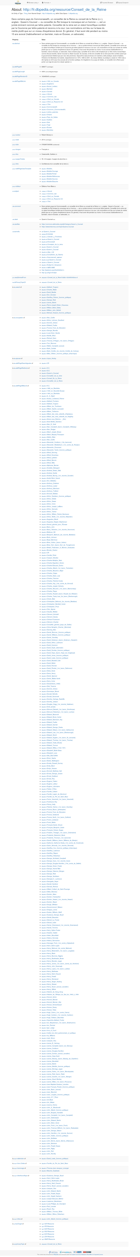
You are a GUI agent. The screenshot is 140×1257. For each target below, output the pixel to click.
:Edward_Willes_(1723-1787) (53, 748)
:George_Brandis (50, 330)
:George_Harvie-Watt (51, 869)
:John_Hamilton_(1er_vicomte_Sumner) (57, 1133)
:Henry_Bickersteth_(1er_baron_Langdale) (58, 951)
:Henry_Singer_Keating (52, 982)
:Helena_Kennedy (50, 938)
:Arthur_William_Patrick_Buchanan (55, 514)
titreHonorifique (20, 1176)
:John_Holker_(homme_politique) (55, 1136)
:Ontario (47, 115)
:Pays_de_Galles (50, 117)
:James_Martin (49, 302)
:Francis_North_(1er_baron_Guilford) (56, 817)
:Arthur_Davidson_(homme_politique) (56, 496)
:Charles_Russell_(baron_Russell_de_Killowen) (59, 594)
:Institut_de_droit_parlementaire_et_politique (59, 1033)
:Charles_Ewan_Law (51, 576)
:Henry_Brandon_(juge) (52, 961)
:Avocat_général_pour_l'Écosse (54, 524)
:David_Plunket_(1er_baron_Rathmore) (57, 668)
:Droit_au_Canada (50, 99)
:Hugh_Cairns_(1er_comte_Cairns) (55, 1012)
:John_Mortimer (49, 1143)
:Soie (46, 122)
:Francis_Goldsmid (50, 815)
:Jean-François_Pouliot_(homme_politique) (58, 1087)
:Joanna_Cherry (49, 1105)
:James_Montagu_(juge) (52, 1069)
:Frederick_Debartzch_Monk (53, 835)
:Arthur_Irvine (48, 504)
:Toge (46, 125)
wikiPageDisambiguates (22, 363)
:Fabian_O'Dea (49, 789)
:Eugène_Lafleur (49, 784)
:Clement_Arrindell (50, 614)
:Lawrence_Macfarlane (51, 1201)
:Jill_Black (47, 1100)
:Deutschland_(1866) (51, 684)
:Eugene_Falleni (49, 781)
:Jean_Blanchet (49, 1092)
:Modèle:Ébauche (50, 181)
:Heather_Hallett (49, 933)
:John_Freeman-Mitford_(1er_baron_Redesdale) (60, 1128)
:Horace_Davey (49, 1007)
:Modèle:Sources (50, 179)
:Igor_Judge (48, 1028)
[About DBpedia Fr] (17, 2)
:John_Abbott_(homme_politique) (55, 1110)
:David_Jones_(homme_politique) (55, 655)
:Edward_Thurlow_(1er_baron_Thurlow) (57, 740)
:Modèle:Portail (49, 174)
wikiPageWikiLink (19, 81)
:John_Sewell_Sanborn (52, 1196)
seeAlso (16, 224)
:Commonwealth (49, 107)
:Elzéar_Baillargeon (50, 761)
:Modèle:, (47, 169)
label (15, 219)
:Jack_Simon (48, 1038)
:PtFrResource (48, 1226)
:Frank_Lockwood (50, 820)
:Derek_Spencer (49, 676)
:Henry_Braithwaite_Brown (53, 958)
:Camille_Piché (49, 555)
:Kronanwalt (48, 242)
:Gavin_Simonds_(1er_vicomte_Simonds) (58, 845)
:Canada (47, 91)
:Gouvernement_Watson (52, 907)
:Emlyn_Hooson (49, 768)
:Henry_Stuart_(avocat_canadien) (55, 987)
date (15, 140)
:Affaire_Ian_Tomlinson (51, 406)
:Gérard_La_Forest (50, 920)
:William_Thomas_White (52, 1211)
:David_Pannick (49, 666)
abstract (16, 43)
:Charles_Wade (49, 290)
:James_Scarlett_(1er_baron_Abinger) (57, 1077)
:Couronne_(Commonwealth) (53, 109)
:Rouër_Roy (48, 1209)
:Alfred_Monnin (49, 460)
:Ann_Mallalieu (49, 481)
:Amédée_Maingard (50, 468)
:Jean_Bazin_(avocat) (51, 1089)
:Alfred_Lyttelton (49, 458)
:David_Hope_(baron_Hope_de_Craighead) (58, 653)
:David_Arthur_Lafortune (52, 642)
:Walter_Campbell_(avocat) (53, 346)
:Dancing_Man (49, 630)
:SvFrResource (48, 1224)
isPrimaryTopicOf (19, 282)
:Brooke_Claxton (49, 550)
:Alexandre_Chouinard (51, 447)
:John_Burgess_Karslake (52, 1113)
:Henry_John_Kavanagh (52, 966)
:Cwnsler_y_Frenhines (52, 237)
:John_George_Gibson (51, 1131)
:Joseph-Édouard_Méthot (52, 1199)
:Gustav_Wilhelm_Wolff (52, 912)
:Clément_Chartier (50, 622)
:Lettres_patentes (50, 112)
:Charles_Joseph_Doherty (53, 586)
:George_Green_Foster (52, 866)
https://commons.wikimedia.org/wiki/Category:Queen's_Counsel (62, 224)
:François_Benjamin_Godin (53, 827)
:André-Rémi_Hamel (51, 478)
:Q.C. (46, 371)
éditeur (16, 186)
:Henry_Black (48, 953)
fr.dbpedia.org (73, 13)
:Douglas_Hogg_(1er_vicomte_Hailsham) (57, 704)
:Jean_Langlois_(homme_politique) (55, 1095)
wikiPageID (17, 67)
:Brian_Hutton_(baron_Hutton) (54, 542)
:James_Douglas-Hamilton (53, 1051)
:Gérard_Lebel (49, 922)
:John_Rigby (48, 1148)
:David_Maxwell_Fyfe (51, 660)
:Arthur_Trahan (49, 512)
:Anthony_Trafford (50, 491)
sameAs (16, 231)
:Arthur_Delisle (49, 499)
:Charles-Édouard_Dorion (52, 565)
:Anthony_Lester (49, 486)
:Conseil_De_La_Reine (52, 378)
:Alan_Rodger (49, 429)
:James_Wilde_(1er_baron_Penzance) (57, 1082)
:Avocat (47, 94)
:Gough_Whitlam (49, 904)
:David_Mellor (49, 663)
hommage (19, 1168)
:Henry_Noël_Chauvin (51, 974)
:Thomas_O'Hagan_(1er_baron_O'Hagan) (58, 341)
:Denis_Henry (48, 673)
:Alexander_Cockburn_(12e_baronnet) (57, 442)
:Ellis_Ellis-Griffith (50, 756)
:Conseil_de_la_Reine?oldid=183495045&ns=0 (60, 277)
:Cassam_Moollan (50, 558)
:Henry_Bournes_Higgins (52, 956)
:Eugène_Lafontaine (51, 786)
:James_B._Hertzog (50, 1043)
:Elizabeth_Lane (49, 753)
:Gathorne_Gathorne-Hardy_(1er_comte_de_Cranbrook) (63, 843)
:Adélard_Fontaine (50, 401)
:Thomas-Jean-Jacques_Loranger (55, 1168)
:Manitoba (47, 130)
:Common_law (49, 97)
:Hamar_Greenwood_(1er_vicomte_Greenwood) (60, 925)
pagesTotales (18, 159)
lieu (15, 154)
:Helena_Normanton (51, 940)
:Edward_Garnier (50, 725)
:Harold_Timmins (50, 928)
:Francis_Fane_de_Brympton (54, 328)
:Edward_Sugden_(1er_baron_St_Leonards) (59, 738)
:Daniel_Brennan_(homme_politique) (56, 632)
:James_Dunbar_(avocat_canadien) (56, 1053)
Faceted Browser (107, 3)
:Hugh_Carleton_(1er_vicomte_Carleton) (57, 1015)
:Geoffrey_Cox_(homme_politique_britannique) (59, 848)
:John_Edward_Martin (51, 1120)
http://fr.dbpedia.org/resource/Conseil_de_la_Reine (64, 9)
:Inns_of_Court (49, 1030)
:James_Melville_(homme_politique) (56, 1066)
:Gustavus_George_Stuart (53, 915)
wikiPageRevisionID (19, 76)
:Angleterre (48, 84)
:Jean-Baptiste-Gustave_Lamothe (55, 1084)
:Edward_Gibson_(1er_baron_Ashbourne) (58, 730)
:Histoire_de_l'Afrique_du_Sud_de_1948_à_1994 (60, 994)
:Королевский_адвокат (52, 257)
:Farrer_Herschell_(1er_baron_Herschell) (57, 799)
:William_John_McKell (51, 310)
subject (15, 191)
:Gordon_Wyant (49, 902)
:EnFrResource (48, 1234)
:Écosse (47, 127)
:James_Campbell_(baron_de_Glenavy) (57, 1046)
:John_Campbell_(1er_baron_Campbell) (57, 1115)
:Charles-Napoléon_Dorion (53, 563)
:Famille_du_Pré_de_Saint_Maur (55, 797)
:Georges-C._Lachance (52, 879)
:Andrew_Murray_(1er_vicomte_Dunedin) (57, 476)
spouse (17, 358)
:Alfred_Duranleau (50, 455)
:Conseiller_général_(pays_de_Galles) (57, 625)
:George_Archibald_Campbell (54, 858)
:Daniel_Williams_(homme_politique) (56, 635)
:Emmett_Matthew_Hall (52, 771)
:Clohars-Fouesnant (51, 619)
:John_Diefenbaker (50, 1118)
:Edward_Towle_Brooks (52, 743)
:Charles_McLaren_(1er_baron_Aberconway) (59, 589)
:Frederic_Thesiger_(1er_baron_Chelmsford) (59, 833)
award (17, 287)
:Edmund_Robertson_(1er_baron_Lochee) (58, 712)
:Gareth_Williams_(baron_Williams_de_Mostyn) (59, 840)
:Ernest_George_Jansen (52, 773)
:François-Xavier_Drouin (52, 825)
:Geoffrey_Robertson (51, 856)
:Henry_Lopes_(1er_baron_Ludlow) (56, 969)
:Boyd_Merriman (49, 540)
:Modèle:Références (51, 176)
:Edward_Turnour (50, 745)
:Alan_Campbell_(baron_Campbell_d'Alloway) (59, 427)
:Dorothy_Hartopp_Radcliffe (53, 699)
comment (16, 206)
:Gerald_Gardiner (50, 884)
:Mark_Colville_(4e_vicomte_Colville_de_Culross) (60, 351)
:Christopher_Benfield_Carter (54, 604)
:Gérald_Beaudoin (50, 917)
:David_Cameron (50, 645)
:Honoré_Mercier (50, 1000)
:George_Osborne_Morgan (53, 871)
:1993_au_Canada (50, 81)
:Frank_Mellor (49, 822)
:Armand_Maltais (50, 494)
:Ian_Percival (48, 1025)
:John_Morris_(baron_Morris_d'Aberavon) (58, 1141)
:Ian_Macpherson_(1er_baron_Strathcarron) (59, 1023)
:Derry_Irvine (48, 681)
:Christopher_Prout (50, 607)
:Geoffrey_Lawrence (51, 851)
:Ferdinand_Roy (49, 802)
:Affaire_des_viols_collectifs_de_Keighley (57, 416)
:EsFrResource (48, 1229)
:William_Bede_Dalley (51, 308)
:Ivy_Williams (48, 1035)
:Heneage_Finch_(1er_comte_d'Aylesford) (58, 943)
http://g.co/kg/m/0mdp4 (49, 273)
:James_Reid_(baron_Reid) (53, 1074)
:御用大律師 (48, 267)
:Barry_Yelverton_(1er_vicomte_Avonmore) (58, 529)
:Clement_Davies (50, 617)
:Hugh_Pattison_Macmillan (53, 1017)
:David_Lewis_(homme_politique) (55, 658)
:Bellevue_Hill (48, 532)
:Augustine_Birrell (50, 519)
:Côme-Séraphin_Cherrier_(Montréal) (56, 627)
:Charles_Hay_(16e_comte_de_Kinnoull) (57, 583)
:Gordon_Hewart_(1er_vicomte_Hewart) (57, 899)
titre (15, 164)
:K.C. (46, 368)
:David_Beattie (49, 292)
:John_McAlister (49, 1138)
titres (17, 1219)
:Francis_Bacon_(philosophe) (54, 809)
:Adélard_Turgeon (50, 287)
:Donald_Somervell (50, 696)
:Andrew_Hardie (49, 473)
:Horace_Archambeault (52, 1005)
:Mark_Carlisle (49, 348)
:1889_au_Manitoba (51, 388)
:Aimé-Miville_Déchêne (51, 422)
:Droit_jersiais (48, 707)
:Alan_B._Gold (49, 424)
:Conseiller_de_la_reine (52, 376)
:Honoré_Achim (49, 997)
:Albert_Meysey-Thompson (53, 434)
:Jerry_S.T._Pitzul (50, 1097)
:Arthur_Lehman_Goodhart (53, 320)
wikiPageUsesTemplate (21, 169)
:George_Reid (49, 300)
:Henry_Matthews (50, 971)
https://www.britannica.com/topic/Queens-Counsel (58, 227)
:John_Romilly (49, 1154)
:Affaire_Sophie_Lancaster (53, 409)
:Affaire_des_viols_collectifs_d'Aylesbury (57, 414)
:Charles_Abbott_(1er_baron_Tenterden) (57, 568)
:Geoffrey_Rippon (50, 853)
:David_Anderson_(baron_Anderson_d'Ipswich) (59, 640)
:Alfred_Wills (48, 463)
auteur (16, 135)
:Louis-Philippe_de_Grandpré (54, 1204)
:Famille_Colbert (49, 791)
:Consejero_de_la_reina (52, 244)
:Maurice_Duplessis (50, 1171)
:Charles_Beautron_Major (52, 571)
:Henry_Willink (49, 989)
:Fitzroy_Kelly (48, 804)
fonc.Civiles (19, 1163)
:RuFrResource (48, 1231)
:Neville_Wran (49, 336)
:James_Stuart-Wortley (51, 1079)
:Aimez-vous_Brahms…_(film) (54, 419)
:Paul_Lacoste (49, 1206)
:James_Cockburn (50, 1048)
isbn (15, 144)
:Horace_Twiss (49, 1010)
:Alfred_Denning (49, 452)
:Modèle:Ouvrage (50, 171)
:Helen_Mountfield (50, 935)
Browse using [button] (33, 3)
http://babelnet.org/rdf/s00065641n (53, 270)
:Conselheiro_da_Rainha (52, 255)
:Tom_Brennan (49, 343)
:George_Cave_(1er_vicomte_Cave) (56, 861)
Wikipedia (55, 1254)
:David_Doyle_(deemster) (52, 648)
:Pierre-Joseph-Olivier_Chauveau (55, 305)
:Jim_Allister (48, 1102)
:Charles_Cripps (49, 573)
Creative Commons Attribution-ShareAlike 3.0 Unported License (87, 1254)
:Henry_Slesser (49, 984)
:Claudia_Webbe (49, 612)
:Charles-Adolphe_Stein (52, 560)
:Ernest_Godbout (50, 776)
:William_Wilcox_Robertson (53, 1214)
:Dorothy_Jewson (50, 702)
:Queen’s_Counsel (50, 247)
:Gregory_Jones (49, 910)
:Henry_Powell (49, 976)
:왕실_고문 (48, 252)
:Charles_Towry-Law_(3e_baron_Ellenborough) (59, 596)
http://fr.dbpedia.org (48, 13)
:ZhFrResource (48, 1237)
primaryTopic (19, 1244)
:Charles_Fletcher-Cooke (52, 581)
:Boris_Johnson (49, 537)
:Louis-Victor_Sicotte (51, 333)
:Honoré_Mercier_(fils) (51, 1002)
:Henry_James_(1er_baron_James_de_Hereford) (60, 964)
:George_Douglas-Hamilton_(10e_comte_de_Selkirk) (61, 863)
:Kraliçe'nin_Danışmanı (51, 265)
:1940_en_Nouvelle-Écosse (53, 391)
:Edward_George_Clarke (52, 727)
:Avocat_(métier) (49, 86)
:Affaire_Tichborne (50, 411)
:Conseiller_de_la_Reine (52, 381)
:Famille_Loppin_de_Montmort (54, 794)
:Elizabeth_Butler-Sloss (51, 750)
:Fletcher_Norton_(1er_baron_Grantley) (57, 807)
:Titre (46, 104)
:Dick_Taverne (49, 686)
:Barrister (47, 89)
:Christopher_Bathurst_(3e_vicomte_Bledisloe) (59, 601)
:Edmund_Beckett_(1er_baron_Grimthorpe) (58, 709)
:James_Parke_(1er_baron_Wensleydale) (58, 1071)
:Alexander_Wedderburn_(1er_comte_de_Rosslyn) (61, 445)
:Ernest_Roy (48, 779)
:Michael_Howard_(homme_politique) (56, 313)
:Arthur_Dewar (49, 501)
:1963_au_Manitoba (51, 393)
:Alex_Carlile (48, 318)
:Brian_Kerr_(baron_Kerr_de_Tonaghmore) (58, 545)
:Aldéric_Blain (48, 437)
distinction (19, 1158)
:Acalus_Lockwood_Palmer (53, 398)
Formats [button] (46, 3)
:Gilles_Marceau (49, 892)
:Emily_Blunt (48, 766)
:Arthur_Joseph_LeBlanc (52, 506)
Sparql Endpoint (123, 3)
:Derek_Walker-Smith (51, 678)
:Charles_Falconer (50, 578)
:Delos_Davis (48, 671)
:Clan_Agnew (48, 609)
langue (16, 149)
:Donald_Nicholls (49, 694)
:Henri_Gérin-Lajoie (50, 946)
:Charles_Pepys (49, 591)
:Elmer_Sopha (49, 758)
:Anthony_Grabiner (50, 483)
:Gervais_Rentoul (50, 886)
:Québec (47, 120)
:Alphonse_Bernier (50, 465)
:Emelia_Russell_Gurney (52, 763)
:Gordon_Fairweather (51, 897)
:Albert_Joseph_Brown (51, 432)
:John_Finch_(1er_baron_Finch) (55, 1125)
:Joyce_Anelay (49, 358)
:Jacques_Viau (49, 1041)
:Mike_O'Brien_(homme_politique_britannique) (59, 353)
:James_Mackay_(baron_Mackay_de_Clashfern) (60, 1059)
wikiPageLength (18, 71)
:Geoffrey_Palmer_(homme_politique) (56, 297)
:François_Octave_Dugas (52, 830)
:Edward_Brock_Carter (51, 717)
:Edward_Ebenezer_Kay (52, 720)
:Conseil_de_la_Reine (51, 282)
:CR (45, 363)
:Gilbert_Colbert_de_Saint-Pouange (56, 889)
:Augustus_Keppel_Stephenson (54, 522)
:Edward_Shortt (49, 735)
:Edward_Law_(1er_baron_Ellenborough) (57, 732)
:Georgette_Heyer (50, 881)
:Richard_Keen (49, 338)
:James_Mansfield (50, 1061)
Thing (25, 13)
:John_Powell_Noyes (51, 1146)
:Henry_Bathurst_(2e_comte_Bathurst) (57, 948)
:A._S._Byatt (48, 396)
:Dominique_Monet (50, 691)
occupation (18, 318)
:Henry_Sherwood (50, 979)
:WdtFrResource (48, 1239)
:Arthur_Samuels (49, 509)
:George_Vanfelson (50, 876)
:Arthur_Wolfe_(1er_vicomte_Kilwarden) (57, 517)
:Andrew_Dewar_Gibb (51, 470)
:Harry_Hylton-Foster (51, 930)
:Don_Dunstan (49, 295)
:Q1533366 (47, 234)
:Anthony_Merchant (50, 488)
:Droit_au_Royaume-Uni (52, 102)
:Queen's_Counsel (48, 231)
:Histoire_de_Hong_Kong (52, 992)
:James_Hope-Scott (50, 1056)
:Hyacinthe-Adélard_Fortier (53, 1020)
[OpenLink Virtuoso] (53, 1252)
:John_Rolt (48, 1151)
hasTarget (18, 1224)
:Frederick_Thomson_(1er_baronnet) (56, 838)
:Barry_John (48, 527)
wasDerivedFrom (19, 277)
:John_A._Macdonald (51, 1107)
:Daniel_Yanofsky (50, 637)
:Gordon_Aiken (49, 894)
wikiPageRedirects (21, 368)
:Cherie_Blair (48, 599)
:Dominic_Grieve (49, 323)
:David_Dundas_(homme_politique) (56, 650)
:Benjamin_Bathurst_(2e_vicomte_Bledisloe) (58, 535)
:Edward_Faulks (49, 325)
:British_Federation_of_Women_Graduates (58, 547)
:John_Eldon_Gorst (50, 1123)
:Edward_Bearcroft (50, 714)
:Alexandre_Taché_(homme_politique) (56, 450)
